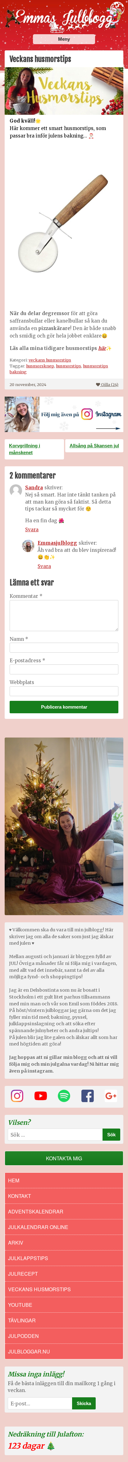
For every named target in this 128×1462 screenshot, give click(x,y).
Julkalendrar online (38, 1227)
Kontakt (19, 1195)
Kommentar (26, 596)
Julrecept (23, 1273)
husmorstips (68, 365)
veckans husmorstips (50, 359)
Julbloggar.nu (29, 1351)
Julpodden (23, 1335)
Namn (19, 639)
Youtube (20, 1304)
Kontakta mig (64, 1158)
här (102, 348)
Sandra (34, 488)
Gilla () (109, 384)
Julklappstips (28, 1258)
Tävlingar (22, 1320)
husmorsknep (40, 365)
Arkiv (15, 1242)
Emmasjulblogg (57, 543)
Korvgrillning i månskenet (24, 449)
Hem (13, 1180)
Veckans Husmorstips (39, 1289)
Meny (64, 39)
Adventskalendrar (35, 1211)
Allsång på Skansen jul (94, 445)
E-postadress (27, 660)
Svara (32, 530)
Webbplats (22, 682)
